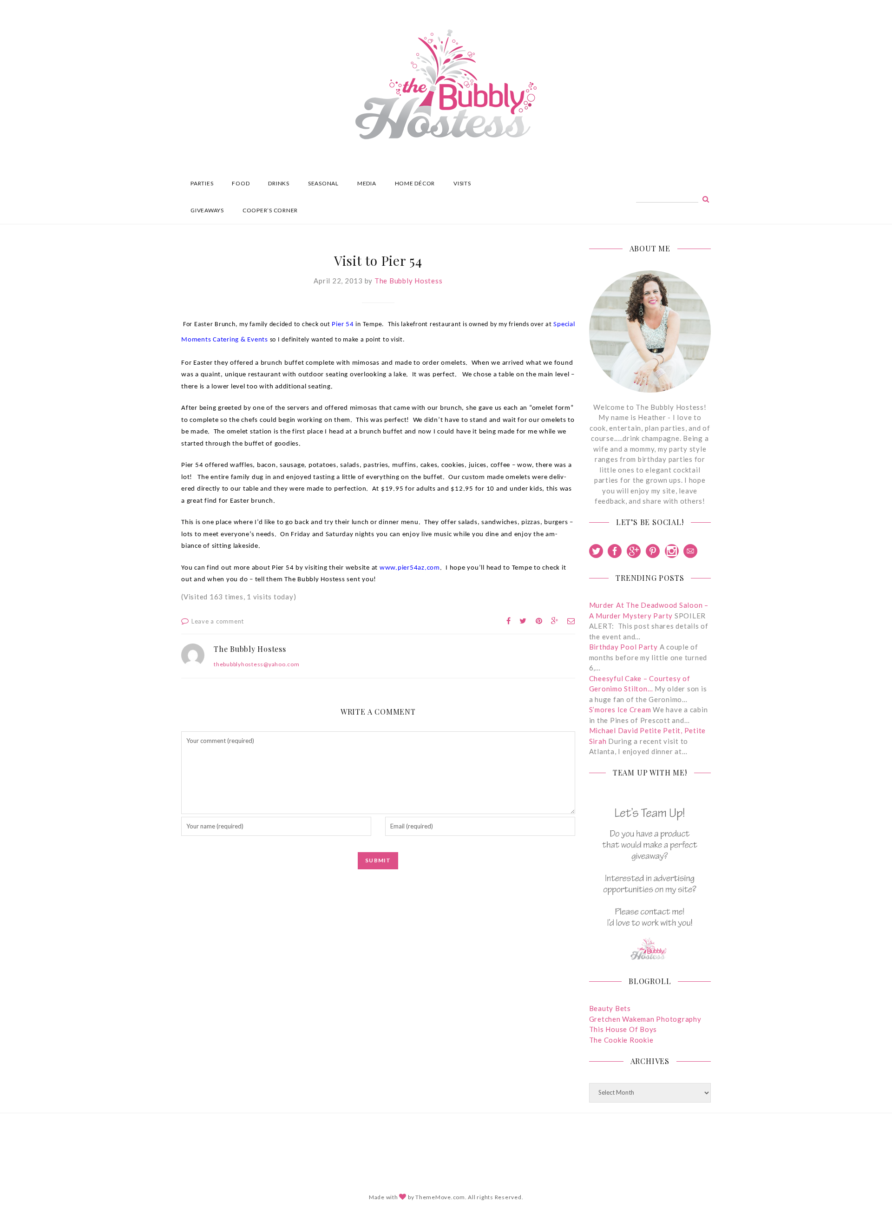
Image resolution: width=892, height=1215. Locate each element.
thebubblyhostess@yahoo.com (257, 664)
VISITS (462, 183)
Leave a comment (217, 621)
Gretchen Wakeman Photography (645, 1019)
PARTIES (201, 183)
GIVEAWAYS (207, 210)
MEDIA (366, 183)
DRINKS (278, 183)
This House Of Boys (623, 1029)
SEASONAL (323, 183)
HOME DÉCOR (415, 183)
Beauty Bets (610, 1008)
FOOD (240, 183)
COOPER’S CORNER (270, 210)
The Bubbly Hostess (408, 280)
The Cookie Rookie (621, 1040)
